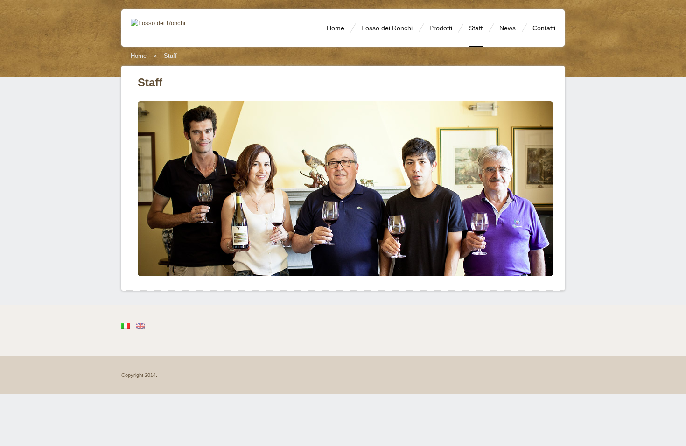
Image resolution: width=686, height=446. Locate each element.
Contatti (543, 28)
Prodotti (440, 28)
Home (335, 28)
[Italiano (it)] (125, 325)
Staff (476, 28)
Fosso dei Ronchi (387, 28)
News (507, 28)
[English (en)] (140, 325)
